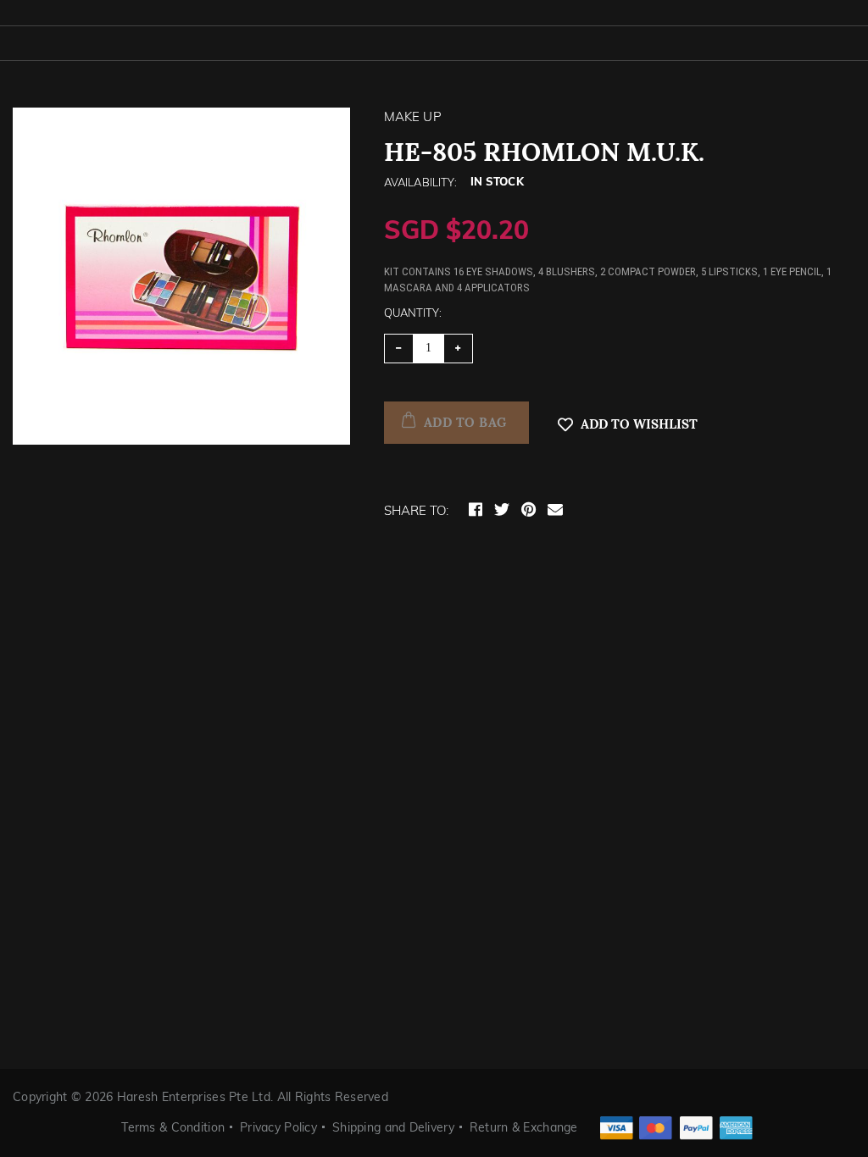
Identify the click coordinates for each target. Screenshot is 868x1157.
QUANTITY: (413, 312)
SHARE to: (416, 510)
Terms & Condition (173, 1127)
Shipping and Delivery (393, 1127)
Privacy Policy (278, 1127)
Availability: (421, 182)
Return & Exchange (524, 1127)
